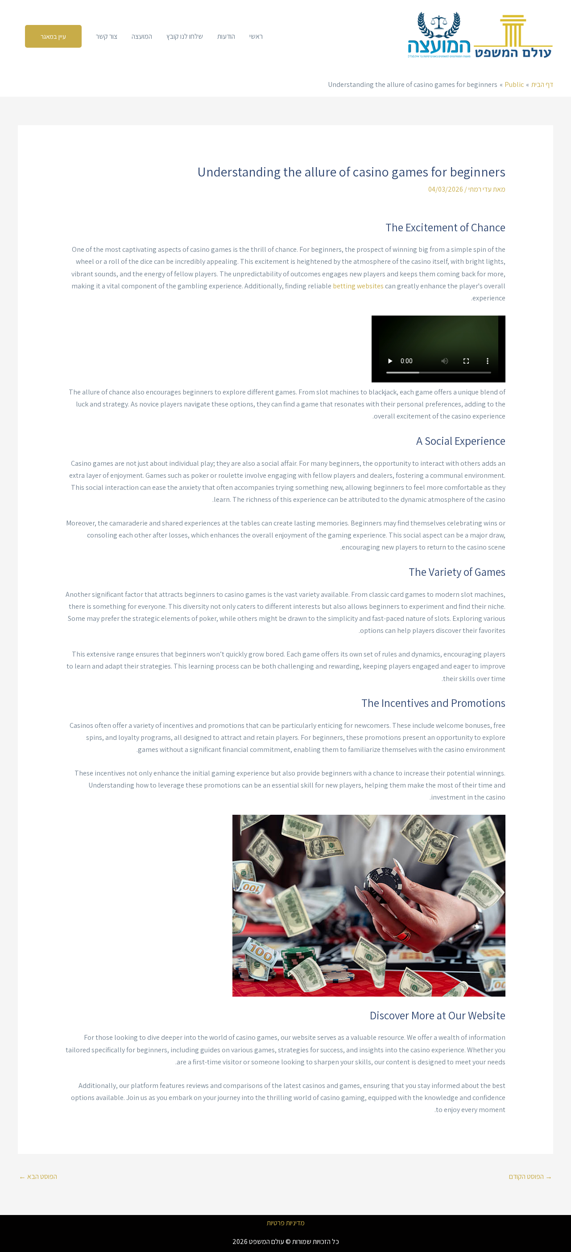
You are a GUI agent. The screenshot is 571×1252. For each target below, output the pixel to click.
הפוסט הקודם (530, 1176)
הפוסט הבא (38, 1176)
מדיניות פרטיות (286, 1223)
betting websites (358, 286)
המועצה (142, 36)
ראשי (256, 36)
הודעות (226, 36)
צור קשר (106, 36)
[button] (53, 36)
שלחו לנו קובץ (184, 36)
